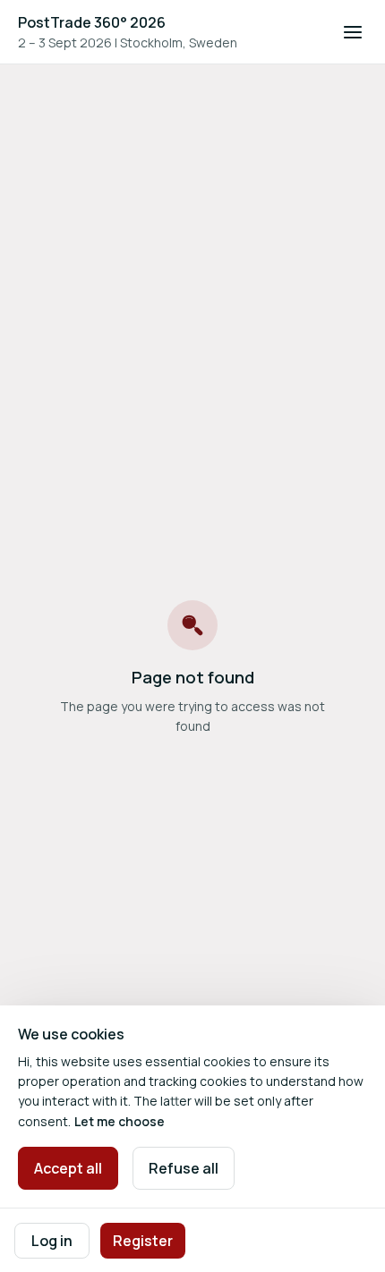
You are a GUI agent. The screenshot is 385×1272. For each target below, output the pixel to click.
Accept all (68, 1168)
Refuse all (183, 1168)
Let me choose (119, 1121)
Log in (52, 1241)
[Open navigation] (353, 32)
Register (143, 1241)
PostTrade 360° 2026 (92, 22)
